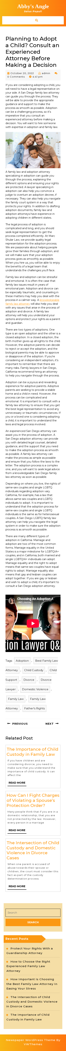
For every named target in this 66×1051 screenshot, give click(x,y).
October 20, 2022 (22, 73)
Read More (17, 783)
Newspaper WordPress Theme (30, 1040)
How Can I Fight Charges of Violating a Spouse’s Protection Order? (33, 800)
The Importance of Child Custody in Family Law (32, 752)
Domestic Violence (35, 689)
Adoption (22, 660)
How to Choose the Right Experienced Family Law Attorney (28, 966)
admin (46, 73)
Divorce (28, 679)
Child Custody (33, 670)
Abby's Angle (33, 6)
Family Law (16, 699)
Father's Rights (34, 708)
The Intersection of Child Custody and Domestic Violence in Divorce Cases (33, 850)
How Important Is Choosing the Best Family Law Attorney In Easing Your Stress (31, 983)
